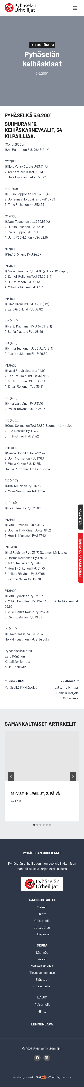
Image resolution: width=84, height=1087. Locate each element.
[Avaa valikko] (75, 8)
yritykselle (28, 1077)
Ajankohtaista (42, 900)
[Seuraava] (73, 776)
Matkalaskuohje (42, 966)
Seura (42, 945)
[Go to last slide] (11, 776)
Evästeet (42, 979)
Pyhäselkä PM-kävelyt (21, 684)
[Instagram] (46, 1058)
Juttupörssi (42, 927)
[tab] (34, 825)
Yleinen (42, 907)
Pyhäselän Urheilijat (42, 853)
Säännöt (42, 952)
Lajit (42, 997)
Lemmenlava (42, 1024)
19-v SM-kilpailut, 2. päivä (35, 793)
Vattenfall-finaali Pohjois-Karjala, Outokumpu (67, 689)
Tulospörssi (42, 45)
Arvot (42, 959)
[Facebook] (37, 1058)
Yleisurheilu (42, 920)
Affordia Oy (53, 1077)
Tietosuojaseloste (42, 972)
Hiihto (42, 914)
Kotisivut (17, 1077)
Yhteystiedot (42, 986)
